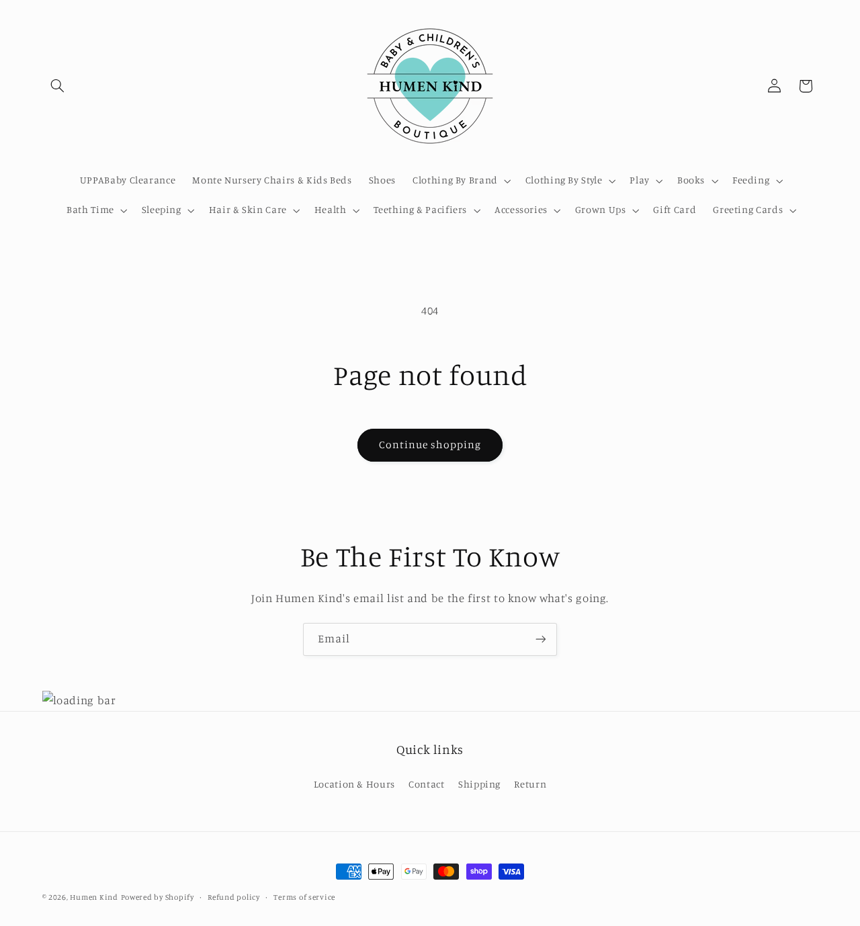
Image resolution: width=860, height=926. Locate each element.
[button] (57, 86)
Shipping (479, 783)
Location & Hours (354, 783)
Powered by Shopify (157, 897)
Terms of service (304, 897)
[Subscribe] (540, 639)
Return (530, 783)
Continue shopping (430, 444)
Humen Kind (94, 897)
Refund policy (234, 897)
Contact (426, 783)
